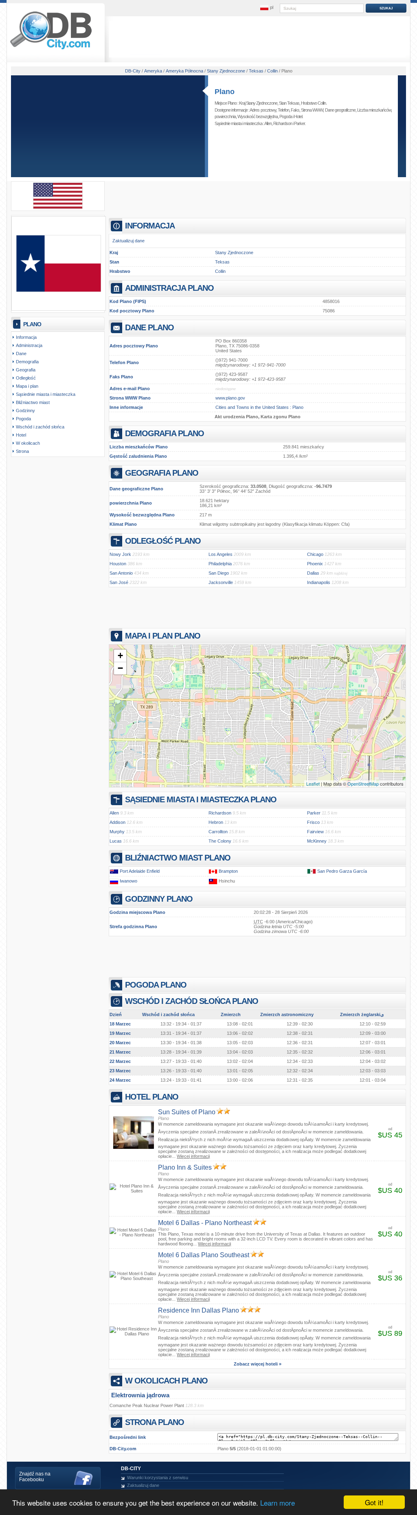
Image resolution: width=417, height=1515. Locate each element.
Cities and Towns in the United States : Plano (259, 407)
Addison (117, 822)
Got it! (374, 1502)
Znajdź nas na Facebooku (34, 1476)
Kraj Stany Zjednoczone (258, 103)
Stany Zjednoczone (234, 252)
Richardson (282, 123)
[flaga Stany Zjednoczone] (58, 207)
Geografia (25, 369)
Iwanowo (128, 880)
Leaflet (313, 783)
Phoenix (315, 563)
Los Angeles (220, 554)
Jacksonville (220, 582)
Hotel (298, 116)
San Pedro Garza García (342, 871)
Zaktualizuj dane (128, 240)
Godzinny (25, 410)
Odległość (26, 377)
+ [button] (120, 655)
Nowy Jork (120, 554)
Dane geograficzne (340, 110)
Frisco (313, 822)
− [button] (120, 668)
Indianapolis (318, 582)
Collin (220, 271)
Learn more (277, 1502)
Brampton (228, 871)
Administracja (29, 345)
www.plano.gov (230, 397)
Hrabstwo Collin (313, 103)
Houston (118, 563)
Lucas (116, 841)
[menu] (266, 7)
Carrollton (218, 831)
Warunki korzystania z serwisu (157, 1477)
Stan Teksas (289, 103)
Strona (22, 451)
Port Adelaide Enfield (140, 871)
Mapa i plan (27, 386)
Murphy (117, 831)
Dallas (313, 573)
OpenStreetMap (363, 783)
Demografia (27, 361)
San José (119, 582)
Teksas (222, 261)
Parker (299, 123)
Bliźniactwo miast (33, 402)
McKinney (317, 841)
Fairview (315, 831)
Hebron (215, 822)
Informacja (26, 337)
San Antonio (121, 573)
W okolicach (28, 443)
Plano (225, 92)
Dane (21, 353)
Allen (268, 123)
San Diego (218, 573)
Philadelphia (220, 563)
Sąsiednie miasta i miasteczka (45, 394)
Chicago (315, 554)
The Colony (219, 841)
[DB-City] (51, 49)
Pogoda (285, 116)
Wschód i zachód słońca (40, 426)
